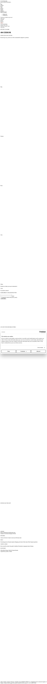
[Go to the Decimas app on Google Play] (23, 482)
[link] (23, 312)
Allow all (38, 351)
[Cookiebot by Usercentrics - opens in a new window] (40, 332)
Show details (40, 347)
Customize (23, 351)
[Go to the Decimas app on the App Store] (23, 496)
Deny (9, 351)
